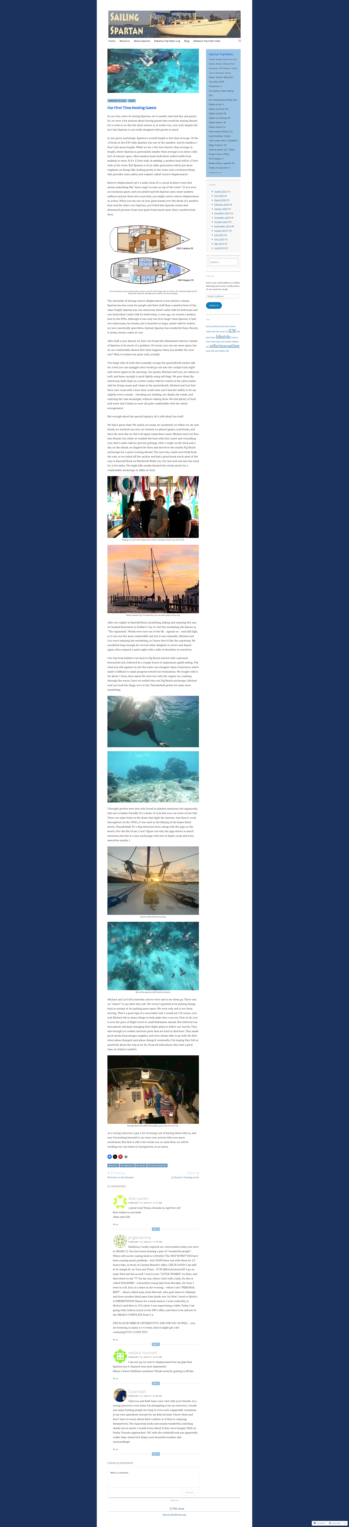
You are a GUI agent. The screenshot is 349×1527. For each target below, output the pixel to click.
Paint (223, 341)
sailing (233, 345)
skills (212, 351)
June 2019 (219, 239)
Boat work (220, 326)
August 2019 (220, 230)
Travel (142, 1165)
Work (227, 351)
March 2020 (220, 200)
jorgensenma (139, 1237)
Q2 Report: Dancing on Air (185, 1175)
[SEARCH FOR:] (223, 262)
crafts (213, 331)
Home (111, 40)
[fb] (239, 39)
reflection (218, 345)
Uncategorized (158, 1165)
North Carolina (216, 341)
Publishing (235, 341)
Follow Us (210, 276)
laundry (213, 337)
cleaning (232, 326)
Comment (189, 1492)
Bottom (227, 326)
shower (208, 351)
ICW (232, 330)
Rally (207, 347)
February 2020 (221, 204)
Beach (208, 326)
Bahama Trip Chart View (206, 40)
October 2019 (221, 221)
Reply (155, 1229)
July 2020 (219, 195)
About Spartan (142, 40)
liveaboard (234, 337)
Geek (217, 331)
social (216, 351)
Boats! (114, 1165)
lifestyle (223, 336)
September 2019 (222, 226)
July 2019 (219, 234)
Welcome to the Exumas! (120, 1175)
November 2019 (222, 217)
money (208, 341)
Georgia (222, 331)
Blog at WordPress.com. (174, 1514)
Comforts (128, 1165)
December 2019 (222, 213)
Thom (131, 101)
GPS (226, 331)
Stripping (222, 351)
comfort (208, 331)
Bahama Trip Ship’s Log (167, 40)
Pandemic (228, 341)
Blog (186, 40)
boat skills (213, 326)
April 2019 (219, 247)
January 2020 (220, 208)
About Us (124, 40)
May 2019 (219, 243)
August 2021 (220, 191)
